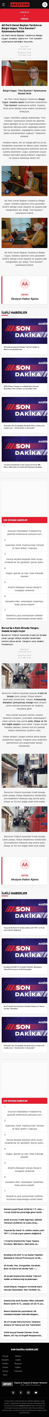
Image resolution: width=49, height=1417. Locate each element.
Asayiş (5, 1356)
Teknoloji (18, 1371)
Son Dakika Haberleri (24, 1349)
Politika (5, 1363)
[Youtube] (36, 1393)
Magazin (18, 1363)
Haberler (24, 12)
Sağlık (18, 1360)
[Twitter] (13, 1393)
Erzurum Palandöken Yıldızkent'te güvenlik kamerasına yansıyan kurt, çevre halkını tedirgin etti (24, 534)
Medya (18, 1356)
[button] (4, 5)
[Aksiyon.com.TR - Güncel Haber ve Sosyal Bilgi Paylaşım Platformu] (19, 4)
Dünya (5, 1371)
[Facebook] (21, 1393)
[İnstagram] (28, 1393)
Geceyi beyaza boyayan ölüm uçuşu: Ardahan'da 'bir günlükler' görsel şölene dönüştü (24, 562)
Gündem (5, 1360)
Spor (5, 1375)
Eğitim (18, 1367)
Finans (5, 1367)
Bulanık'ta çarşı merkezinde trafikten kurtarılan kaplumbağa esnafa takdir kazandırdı (24, 618)
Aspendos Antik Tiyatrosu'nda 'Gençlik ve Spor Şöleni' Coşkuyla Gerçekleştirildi (24, 548)
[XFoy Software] (7, 1384)
